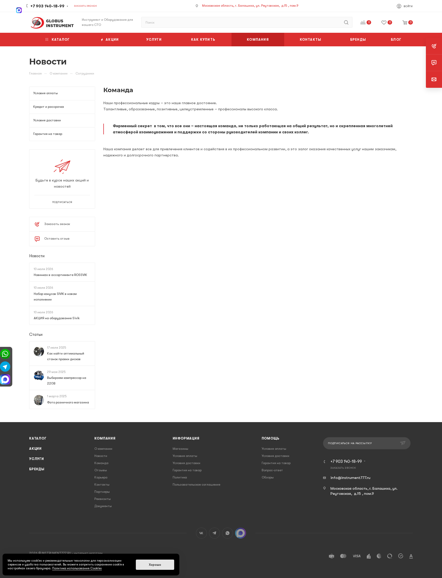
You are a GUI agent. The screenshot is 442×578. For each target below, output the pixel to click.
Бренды (37, 469)
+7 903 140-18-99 (47, 6)
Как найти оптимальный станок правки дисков (65, 356)
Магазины (180, 449)
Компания (104, 438)
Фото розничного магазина (68, 402)
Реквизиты (102, 499)
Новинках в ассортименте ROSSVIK (60, 275)
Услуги (36, 459)
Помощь (270, 438)
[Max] (19, 9)
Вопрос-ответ (272, 470)
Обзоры (268, 477)
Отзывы (100, 470)
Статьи (35, 334)
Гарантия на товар (187, 470)
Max (240, 533)
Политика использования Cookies (77, 568)
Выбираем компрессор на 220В (66, 381)
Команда (101, 463)
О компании (103, 449)
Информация (186, 438)
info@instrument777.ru (350, 477)
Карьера (100, 477)
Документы (103, 506)
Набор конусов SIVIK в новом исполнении (55, 296)
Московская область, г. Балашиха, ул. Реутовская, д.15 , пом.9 (250, 5)
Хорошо (155, 564)
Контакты (101, 484)
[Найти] (346, 22)
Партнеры (102, 492)
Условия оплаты (185, 456)
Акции (35, 449)
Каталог (38, 438)
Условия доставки (186, 463)
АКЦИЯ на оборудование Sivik (57, 318)
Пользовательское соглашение (196, 484)
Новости (37, 256)
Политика (180, 477)
